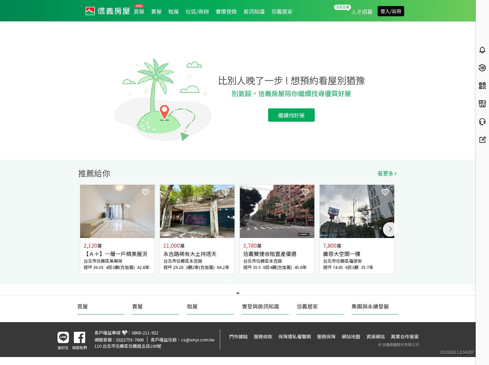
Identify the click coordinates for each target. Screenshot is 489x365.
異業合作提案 (405, 336)
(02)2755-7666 (130, 339)
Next (390, 229)
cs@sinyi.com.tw (197, 339)
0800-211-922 (145, 332)
